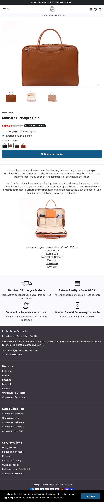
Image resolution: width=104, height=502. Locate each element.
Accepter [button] (91, 496)
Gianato (50, 485)
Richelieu (7, 371)
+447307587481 (12, 354)
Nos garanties (9, 447)
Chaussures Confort (12, 426)
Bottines (6, 379)
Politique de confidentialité (16, 469)
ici (94, 316)
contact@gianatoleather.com (20, 350)
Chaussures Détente (13, 422)
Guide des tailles (10, 464)
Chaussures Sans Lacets (15, 397)
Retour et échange (12, 460)
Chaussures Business (13, 413)
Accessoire (7, 112)
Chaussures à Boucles (13, 392)
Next (99, 54)
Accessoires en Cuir (12, 431)
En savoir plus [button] (57, 498)
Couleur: (10, 140)
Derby (5, 375)
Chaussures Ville (10, 418)
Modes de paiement (12, 451)
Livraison (6, 456)
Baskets (6, 388)
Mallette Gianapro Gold (54, 15)
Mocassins (7, 384)
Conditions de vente (12, 473)
